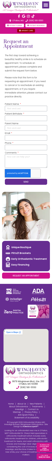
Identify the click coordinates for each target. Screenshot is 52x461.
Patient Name (12, 104)
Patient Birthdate (14, 114)
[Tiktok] (33, 16)
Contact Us (33, 409)
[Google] (23, 16)
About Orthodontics (18, 406)
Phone (8, 143)
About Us (21, 404)
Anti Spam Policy (26, 415)
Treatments (37, 406)
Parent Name (11, 123)
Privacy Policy (31, 412)
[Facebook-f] (19, 16)
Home (11, 404)
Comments (11, 153)
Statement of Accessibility (26, 417)
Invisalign (19, 409)
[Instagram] (28, 16)
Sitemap (17, 412)
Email (8, 133)
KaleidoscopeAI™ (30, 426)
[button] (45, 4)
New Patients (36, 404)
